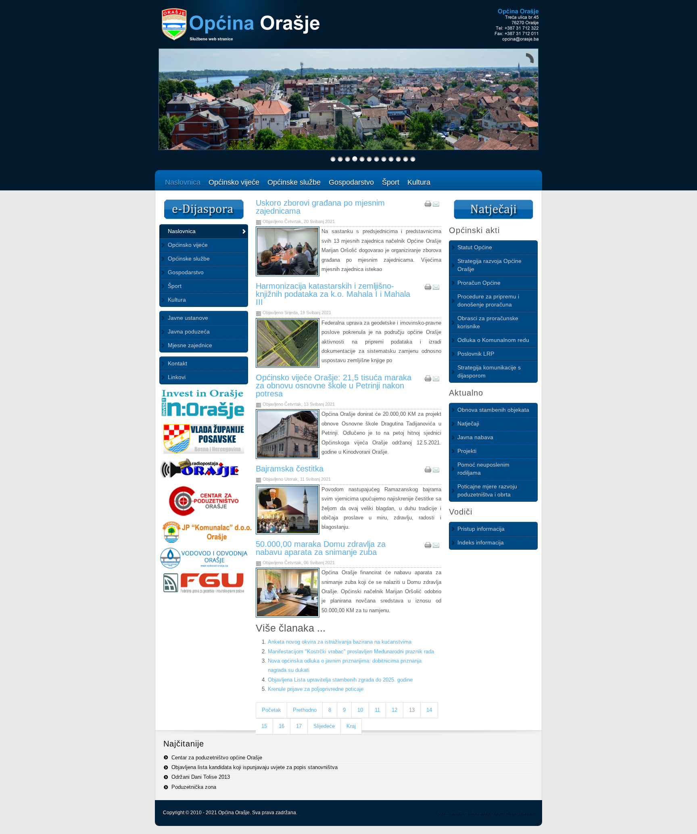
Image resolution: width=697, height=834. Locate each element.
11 (377, 710)
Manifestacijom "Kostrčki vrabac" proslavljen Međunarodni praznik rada (351, 651)
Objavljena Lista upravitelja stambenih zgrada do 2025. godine (340, 680)
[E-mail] (436, 205)
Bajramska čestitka (289, 468)
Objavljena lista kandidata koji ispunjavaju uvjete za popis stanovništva (254, 767)
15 (264, 726)
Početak (271, 710)
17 (299, 726)
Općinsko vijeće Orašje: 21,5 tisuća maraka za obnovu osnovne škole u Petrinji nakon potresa (333, 385)
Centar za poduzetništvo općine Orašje (216, 758)
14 (429, 710)
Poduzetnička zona (193, 787)
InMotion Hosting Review (511, 813)
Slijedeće (324, 726)
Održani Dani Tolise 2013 (200, 777)
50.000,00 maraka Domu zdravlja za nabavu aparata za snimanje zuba (321, 548)
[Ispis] (428, 205)
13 (412, 710)
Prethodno (305, 710)
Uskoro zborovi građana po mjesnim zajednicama (320, 206)
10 (360, 710)
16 (281, 726)
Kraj (351, 726)
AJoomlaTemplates (460, 813)
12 (394, 710)
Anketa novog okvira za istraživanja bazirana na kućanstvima (339, 642)
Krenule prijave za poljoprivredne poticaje (315, 689)
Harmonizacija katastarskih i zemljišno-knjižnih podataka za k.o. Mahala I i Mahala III (333, 293)
